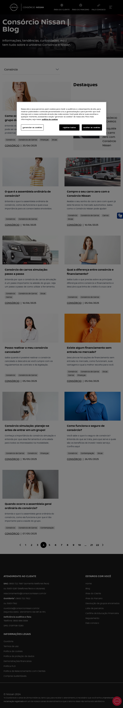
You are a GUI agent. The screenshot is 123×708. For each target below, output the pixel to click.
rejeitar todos (69, 127)
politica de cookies (50, 119)
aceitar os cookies (91, 127)
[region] (61, 119)
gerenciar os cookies (32, 127)
